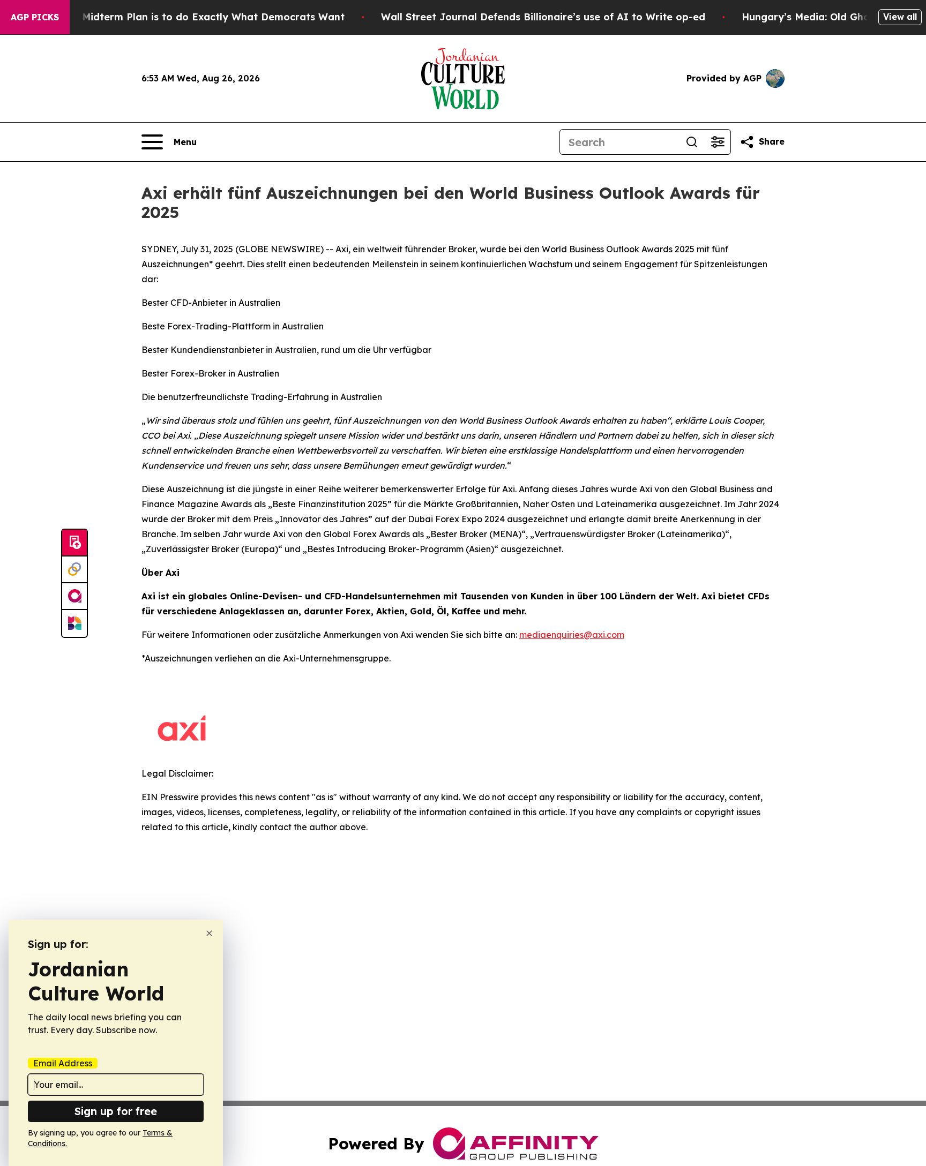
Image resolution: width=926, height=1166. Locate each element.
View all (900, 16)
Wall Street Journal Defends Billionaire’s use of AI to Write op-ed (543, 17)
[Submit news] (74, 543)
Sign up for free (115, 1111)
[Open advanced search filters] (717, 142)
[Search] (692, 142)
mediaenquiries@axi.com (571, 634)
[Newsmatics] (74, 623)
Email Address (62, 1063)
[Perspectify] (74, 569)
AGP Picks (35, 17)
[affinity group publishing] (74, 596)
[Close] (209, 933)
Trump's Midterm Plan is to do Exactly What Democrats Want (192, 17)
